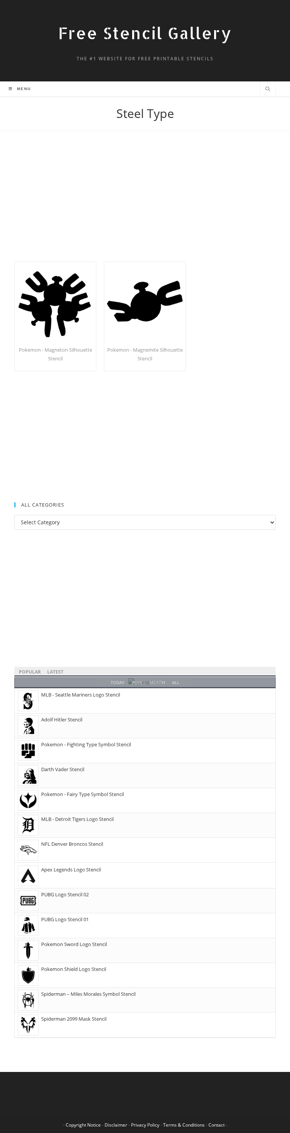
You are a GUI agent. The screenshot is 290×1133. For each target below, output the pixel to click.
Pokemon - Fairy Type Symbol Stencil (82, 794)
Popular (30, 672)
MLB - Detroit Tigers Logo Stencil (77, 819)
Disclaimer (116, 1125)
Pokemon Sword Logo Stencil (74, 944)
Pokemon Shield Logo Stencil (73, 969)
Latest (55, 672)
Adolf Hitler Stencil (61, 719)
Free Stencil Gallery (145, 33)
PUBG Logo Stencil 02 (65, 894)
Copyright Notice (83, 1125)
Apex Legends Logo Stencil (71, 869)
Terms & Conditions (184, 1125)
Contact (216, 1125)
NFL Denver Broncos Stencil (72, 844)
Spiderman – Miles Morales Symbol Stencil (88, 994)
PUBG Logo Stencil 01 (65, 919)
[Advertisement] (145, 206)
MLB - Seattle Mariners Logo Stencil (80, 694)
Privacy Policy (145, 1125)
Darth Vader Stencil (62, 769)
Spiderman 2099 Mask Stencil (73, 1018)
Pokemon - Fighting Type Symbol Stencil (86, 744)
